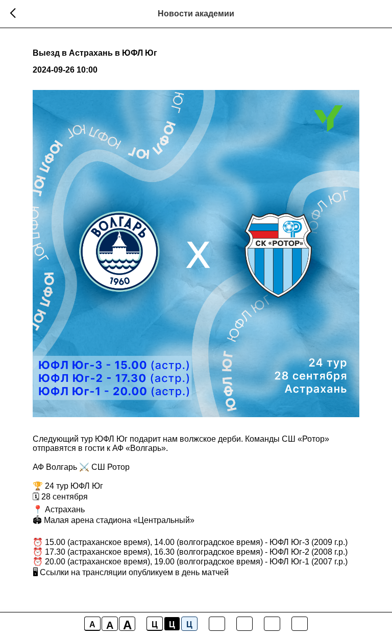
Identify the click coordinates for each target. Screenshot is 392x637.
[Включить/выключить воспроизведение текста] (244, 624)
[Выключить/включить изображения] (217, 624)
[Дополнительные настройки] (272, 624)
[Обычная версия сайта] (299, 624)
